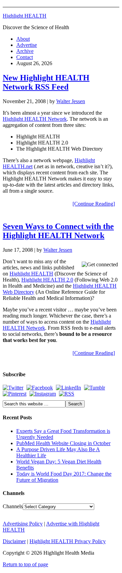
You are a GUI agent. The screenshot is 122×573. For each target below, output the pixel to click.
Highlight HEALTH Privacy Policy (67, 541)
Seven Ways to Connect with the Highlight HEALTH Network (58, 231)
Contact (24, 57)
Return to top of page (25, 564)
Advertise (26, 45)
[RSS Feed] (66, 394)
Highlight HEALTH (24, 16)
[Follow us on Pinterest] (14, 394)
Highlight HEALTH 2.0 (47, 280)
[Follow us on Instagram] (42, 394)
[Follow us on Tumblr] (94, 387)
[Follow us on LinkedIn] (68, 387)
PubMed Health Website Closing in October (63, 443)
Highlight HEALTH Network (35, 119)
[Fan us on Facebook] (39, 387)
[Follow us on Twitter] (13, 387)
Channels (13, 506)
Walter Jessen (70, 101)
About (23, 39)
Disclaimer (14, 541)
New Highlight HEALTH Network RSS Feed (46, 82)
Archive (25, 51)
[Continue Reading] (94, 204)
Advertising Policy (23, 524)
